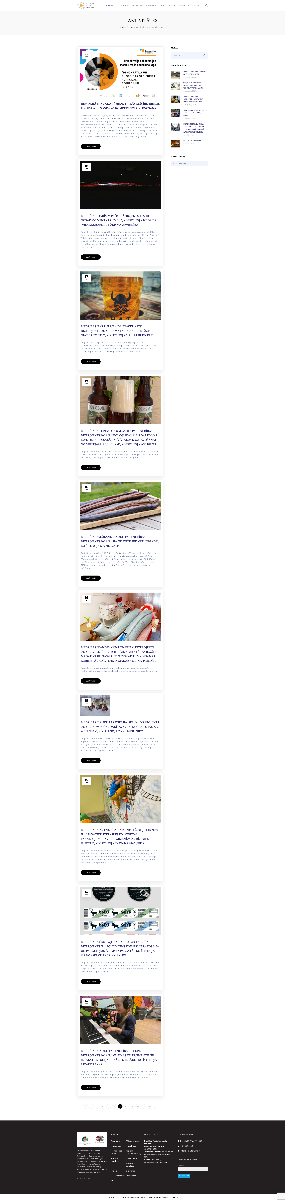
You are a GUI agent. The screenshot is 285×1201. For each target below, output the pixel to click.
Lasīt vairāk (91, 146)
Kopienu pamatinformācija (134, 1152)
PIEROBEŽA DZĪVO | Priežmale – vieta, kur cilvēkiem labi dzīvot (193, 99)
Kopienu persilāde (130, 1164)
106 (149, 1106)
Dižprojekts (131, 1176)
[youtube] (81, 1178)
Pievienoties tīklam (116, 1152)
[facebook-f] (77, 1178)
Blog (131, 27)
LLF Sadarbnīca (118, 1176)
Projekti (114, 1171)
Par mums (115, 1141)
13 (132, 1106)
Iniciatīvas (130, 1171)
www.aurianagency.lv (170, 1197)
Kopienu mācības (115, 1159)
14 (137, 1106)
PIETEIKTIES (184, 1176)
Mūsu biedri (131, 1146)
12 (126, 1106)
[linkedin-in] (85, 1178)
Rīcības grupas (132, 1141)
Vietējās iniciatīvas (192, 140)
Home (123, 27)
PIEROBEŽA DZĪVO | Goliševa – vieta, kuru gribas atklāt (195, 113)
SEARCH (205, 55)
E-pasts (181, 1166)
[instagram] (89, 1178)
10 (114, 1106)
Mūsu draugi (116, 1146)
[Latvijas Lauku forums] (85, 5)
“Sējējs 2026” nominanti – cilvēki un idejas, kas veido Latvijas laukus (194, 85)
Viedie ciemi (131, 1158)
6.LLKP (114, 1181)
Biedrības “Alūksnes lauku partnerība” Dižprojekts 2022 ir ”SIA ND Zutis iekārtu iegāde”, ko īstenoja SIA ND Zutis (120, 541)
